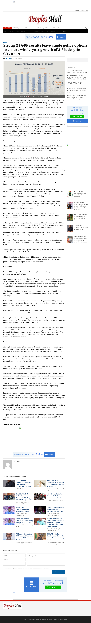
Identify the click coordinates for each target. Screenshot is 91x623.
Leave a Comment (10, 551)
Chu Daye (8, 58)
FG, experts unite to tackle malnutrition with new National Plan (32, 28)
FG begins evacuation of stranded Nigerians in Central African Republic (24, 537)
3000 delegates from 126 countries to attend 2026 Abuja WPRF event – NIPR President (76, 77)
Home (6, 31)
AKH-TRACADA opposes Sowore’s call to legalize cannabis (77, 71)
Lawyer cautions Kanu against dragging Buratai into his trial (55, 509)
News (11, 31)
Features (36, 31)
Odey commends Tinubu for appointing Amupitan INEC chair (24, 521)
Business (23, 31)
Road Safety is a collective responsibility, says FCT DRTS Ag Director (24, 497)
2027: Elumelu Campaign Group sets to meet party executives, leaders (24, 483)
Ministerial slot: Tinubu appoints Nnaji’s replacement (23, 509)
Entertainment (51, 31)
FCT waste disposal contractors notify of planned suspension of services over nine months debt (55, 523)
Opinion (43, 31)
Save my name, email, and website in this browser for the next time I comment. (27, 568)
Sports (64, 31)
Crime (30, 31)
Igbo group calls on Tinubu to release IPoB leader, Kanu (54, 496)
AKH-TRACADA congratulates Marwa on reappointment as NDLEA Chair (55, 483)
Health (58, 31)
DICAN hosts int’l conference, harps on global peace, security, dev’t (55, 537)
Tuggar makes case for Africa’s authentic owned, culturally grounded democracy (76, 97)
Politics (17, 31)
